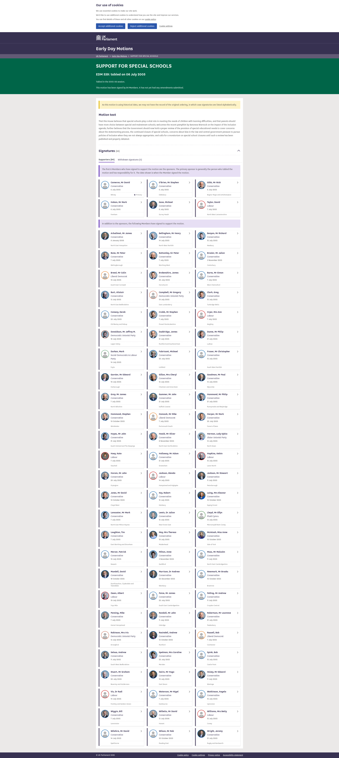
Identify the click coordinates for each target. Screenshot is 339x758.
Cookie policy (183, 755)
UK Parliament (102, 56)
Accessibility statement (233, 755)
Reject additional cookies (142, 26)
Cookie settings (166, 26)
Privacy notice (214, 755)
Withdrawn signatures (130, 159)
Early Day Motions (114, 48)
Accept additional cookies (110, 26)
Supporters (107, 159)
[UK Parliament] (107, 38)
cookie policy (150, 19)
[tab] (107, 160)
